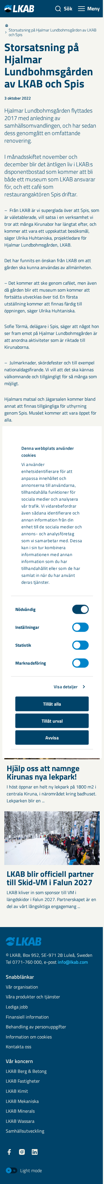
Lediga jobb (17, 1007)
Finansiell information (27, 1017)
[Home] (6, 25)
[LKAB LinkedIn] (34, 1151)
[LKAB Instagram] (21, 1151)
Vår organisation (22, 987)
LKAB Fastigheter (23, 1081)
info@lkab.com (73, 962)
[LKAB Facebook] (9, 1151)
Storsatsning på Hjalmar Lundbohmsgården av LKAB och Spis (52, 32)
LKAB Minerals (20, 1111)
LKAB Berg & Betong (26, 1071)
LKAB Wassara (20, 1121)
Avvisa (52, 737)
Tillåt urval (52, 720)
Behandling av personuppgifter (36, 1027)
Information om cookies (29, 1037)
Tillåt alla (52, 703)
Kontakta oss (18, 1047)
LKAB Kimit (17, 1091)
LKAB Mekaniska (22, 1101)
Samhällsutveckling (25, 1131)
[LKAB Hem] (19, 8)
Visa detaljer (65, 686)
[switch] (80, 627)
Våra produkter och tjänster (33, 997)
